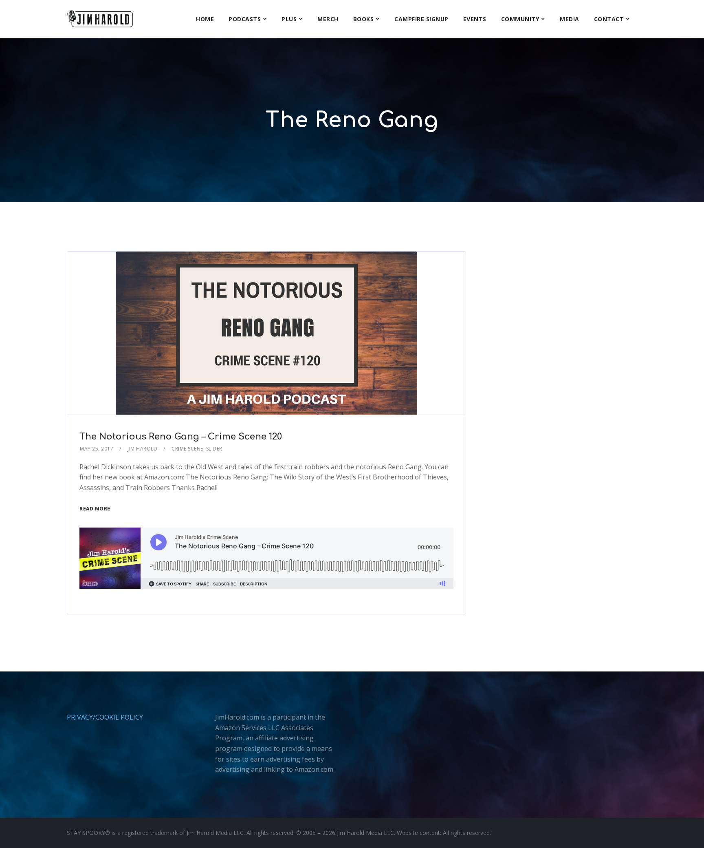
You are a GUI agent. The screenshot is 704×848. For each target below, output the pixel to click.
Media (569, 19)
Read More (94, 508)
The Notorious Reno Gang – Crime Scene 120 (180, 437)
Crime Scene (187, 448)
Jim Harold (142, 448)
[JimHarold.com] (100, 19)
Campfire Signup (421, 19)
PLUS (289, 19)
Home (205, 19)
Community (520, 19)
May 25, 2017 (96, 448)
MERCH (328, 19)
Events (474, 19)
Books (363, 19)
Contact (609, 19)
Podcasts (245, 19)
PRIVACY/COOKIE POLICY (105, 717)
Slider (214, 448)
